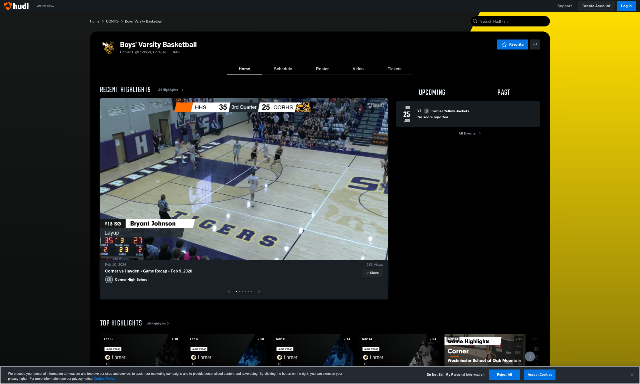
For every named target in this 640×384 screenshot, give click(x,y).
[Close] (632, 374)
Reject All (504, 374)
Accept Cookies (540, 374)
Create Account (596, 5)
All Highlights (168, 90)
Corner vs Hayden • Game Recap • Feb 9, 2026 (148, 271)
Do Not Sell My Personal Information (456, 374)
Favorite (516, 44)
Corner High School (131, 280)
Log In (626, 5)
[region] (320, 375)
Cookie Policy (104, 378)
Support (565, 5)
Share (374, 273)
